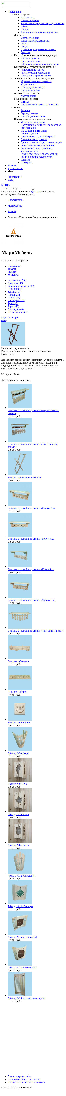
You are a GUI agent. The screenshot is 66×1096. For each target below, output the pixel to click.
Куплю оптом (15, 168)
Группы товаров (11, 317)
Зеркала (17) (14, 291)
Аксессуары (27, 17)
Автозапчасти (28, 95)
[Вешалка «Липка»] (20, 689)
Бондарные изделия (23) (21, 286)
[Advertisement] (33, 1038)
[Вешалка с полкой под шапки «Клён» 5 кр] (20, 566)
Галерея (12, 271)
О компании (14, 266)
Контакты (13, 274)
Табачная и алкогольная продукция (40, 64)
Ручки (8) (13, 303)
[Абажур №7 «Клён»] (20, 811)
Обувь (24, 26)
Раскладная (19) (16, 300)
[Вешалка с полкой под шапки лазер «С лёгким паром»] (20, 407)
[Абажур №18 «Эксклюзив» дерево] (20, 995)
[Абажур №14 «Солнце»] (20, 903)
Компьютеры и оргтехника (35, 72)
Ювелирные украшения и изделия (39, 32)
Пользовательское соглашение (24, 1079)
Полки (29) (14, 294)
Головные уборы (30, 20)
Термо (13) (13, 306)
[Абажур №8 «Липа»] (20, 842)
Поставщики (15, 11)
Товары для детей (30, 90)
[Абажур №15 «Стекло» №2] (20, 964)
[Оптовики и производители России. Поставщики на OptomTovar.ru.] (15, 6)
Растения (25, 110)
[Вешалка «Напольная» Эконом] (20, 474)
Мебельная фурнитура (33, 122)
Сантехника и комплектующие (37, 145)
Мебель (25, 43)
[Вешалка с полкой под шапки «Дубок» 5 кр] (20, 597)
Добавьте (36, 191)
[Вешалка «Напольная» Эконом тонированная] (13, 345)
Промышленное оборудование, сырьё (41, 142)
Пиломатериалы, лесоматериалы (38, 136)
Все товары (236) (17, 280)
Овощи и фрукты (30, 58)
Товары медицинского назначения (39, 104)
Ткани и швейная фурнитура (36, 156)
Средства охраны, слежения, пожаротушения (36, 149)
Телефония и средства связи (36, 75)
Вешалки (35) (15, 288)
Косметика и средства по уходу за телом (42, 23)
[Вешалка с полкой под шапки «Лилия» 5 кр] (20, 505)
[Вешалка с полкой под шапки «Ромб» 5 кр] (20, 535)
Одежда (25, 29)
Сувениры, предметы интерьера (38, 49)
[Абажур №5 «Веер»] (20, 750)
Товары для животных (33, 116)
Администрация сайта (20, 1076)
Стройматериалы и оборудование (39, 154)
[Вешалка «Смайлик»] (20, 719)
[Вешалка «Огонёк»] (20, 658)
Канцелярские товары (33, 69)
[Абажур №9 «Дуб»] (20, 781)
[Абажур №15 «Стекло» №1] (20, 934)
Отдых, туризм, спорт (32, 87)
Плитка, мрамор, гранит (34, 139)
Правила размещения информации (27, 1082)
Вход (10, 179)
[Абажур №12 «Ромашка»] (20, 872)
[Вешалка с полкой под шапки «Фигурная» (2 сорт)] (20, 627)
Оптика (25, 101)
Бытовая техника (30, 37)
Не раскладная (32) (18, 312)
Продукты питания (31, 61)
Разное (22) (14, 297)
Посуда (24, 46)
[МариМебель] (13, 244)
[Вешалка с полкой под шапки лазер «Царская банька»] (20, 441)
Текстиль (25, 52)
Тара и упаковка (29, 113)
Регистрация (14, 176)
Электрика (26, 162)
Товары (12, 165)
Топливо (25, 159)
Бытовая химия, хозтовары (35, 40)
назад (4, 320)
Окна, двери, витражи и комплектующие (34, 132)
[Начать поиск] (33, 189)
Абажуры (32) (15, 283)
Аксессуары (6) (16, 309)
